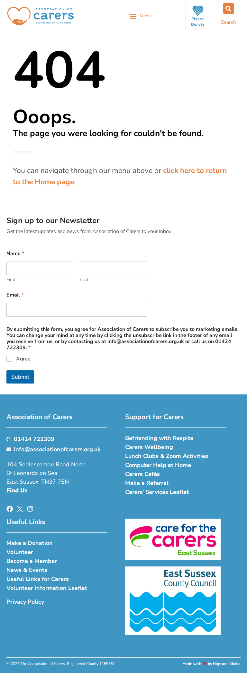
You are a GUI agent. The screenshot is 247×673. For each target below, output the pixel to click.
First (10, 279)
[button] (140, 16)
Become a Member (31, 561)
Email (14, 295)
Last (84, 279)
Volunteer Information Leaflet (46, 588)
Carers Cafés (142, 474)
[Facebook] (9, 509)
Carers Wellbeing (149, 447)
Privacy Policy (25, 602)
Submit (20, 377)
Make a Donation (29, 543)
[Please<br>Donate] (197, 10)
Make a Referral (147, 483)
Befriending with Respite (159, 438)
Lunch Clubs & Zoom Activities (166, 456)
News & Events (26, 570)
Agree (23, 359)
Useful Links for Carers (37, 579)
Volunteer (19, 552)
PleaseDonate (198, 21)
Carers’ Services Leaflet (157, 492)
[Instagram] (30, 509)
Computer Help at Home (158, 465)
